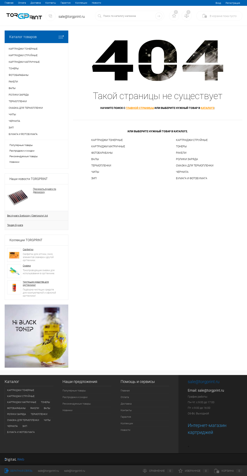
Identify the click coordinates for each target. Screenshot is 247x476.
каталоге (207, 107)
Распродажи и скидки (21, 150)
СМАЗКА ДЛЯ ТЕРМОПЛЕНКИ (194, 165)
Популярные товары (21, 145)
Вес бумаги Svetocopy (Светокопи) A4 (27, 215)
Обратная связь (21, 470)
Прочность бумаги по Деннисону (44, 190)
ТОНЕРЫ (181, 146)
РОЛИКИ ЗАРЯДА (187, 159)
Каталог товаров (23, 37)
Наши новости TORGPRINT (28, 179)
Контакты (50, 3)
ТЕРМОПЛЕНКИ (101, 165)
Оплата (22, 3)
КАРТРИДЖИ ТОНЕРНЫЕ (107, 140)
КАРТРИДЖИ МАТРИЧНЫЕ (108, 146)
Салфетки (28, 249)
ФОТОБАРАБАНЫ (102, 152)
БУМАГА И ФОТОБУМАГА (191, 178)
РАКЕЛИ (181, 152)
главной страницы (140, 107)
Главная (9, 3)
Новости (96, 3)
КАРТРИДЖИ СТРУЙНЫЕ (192, 140)
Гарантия (66, 3)
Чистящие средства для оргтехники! (36, 283)
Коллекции (81, 3)
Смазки (27, 265)
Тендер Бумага (15, 225)
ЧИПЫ (95, 171)
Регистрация (233, 3)
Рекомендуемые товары (23, 156)
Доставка (35, 3)
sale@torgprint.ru (211, 390)
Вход (218, 3)
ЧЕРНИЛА (182, 171)
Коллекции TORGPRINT (25, 240)
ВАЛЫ (95, 159)
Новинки (14, 161)
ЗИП (94, 178)
